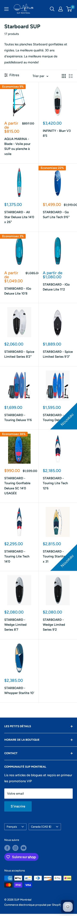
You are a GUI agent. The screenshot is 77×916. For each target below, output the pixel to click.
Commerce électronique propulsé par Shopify (33, 904)
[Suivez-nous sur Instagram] (15, 848)
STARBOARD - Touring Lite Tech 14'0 (16, 556)
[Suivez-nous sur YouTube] (24, 848)
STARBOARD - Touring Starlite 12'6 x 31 (57, 556)
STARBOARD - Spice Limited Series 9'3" (58, 354)
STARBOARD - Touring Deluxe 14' (56, 417)
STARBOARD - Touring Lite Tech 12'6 (55, 483)
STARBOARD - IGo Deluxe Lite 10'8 (17, 291)
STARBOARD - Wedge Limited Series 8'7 (15, 625)
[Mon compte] (60, 9)
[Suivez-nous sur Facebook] (7, 848)
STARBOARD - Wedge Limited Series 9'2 (54, 625)
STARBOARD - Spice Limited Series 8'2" (19, 354)
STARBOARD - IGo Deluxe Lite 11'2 (56, 287)
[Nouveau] (58, 386)
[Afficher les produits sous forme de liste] (71, 76)
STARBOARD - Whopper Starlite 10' (19, 690)
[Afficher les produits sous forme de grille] (64, 76)
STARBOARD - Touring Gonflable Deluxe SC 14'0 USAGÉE (17, 485)
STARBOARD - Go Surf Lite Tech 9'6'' (56, 214)
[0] (69, 9)
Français (12, 826)
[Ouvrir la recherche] (52, 9)
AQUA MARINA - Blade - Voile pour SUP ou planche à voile (17, 146)
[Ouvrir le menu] (6, 9)
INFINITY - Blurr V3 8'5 (57, 133)
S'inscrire (18, 806)
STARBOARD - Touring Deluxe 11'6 (18, 417)
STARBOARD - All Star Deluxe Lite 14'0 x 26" (19, 217)
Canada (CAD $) (41, 826)
